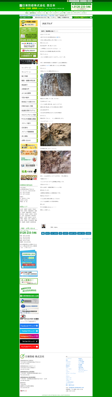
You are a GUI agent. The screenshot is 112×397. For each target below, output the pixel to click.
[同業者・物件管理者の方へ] (29, 160)
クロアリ (68, 376)
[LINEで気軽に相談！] (29, 26)
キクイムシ (68, 364)
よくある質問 (81, 361)
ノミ (67, 374)
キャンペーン (68, 383)
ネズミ (39, 13)
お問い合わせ (81, 368)
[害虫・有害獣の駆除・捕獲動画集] (29, 167)
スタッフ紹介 (81, 363)
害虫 (27, 13)
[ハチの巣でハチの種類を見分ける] (29, 154)
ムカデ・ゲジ (73, 233)
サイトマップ (81, 371)
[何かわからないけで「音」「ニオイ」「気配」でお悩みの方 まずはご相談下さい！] (56, 17)
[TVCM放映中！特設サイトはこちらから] (29, 64)
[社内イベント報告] (29, 179)
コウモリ (84, 13)
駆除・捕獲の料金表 (70, 385)
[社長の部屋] (29, 173)
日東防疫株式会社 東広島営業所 (27, 377)
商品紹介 (80, 358)
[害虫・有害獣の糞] (29, 148)
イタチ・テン (73, 13)
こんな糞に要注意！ (70, 382)
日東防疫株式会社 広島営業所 (27, 371)
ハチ (50, 13)
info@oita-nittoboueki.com (76, 387)
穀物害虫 (33, 13)
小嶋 (57, 37)
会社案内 (80, 366)
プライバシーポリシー (83, 370)
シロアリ (56, 13)
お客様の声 (80, 360)
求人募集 (80, 364)
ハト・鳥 (45, 13)
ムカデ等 (62, 13)
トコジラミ (68, 363)
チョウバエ (68, 361)
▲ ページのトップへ (87, 238)
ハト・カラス (54, 233)
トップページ (68, 358)
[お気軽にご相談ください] (29, 58)
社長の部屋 (80, 367)
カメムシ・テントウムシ (71, 373)
